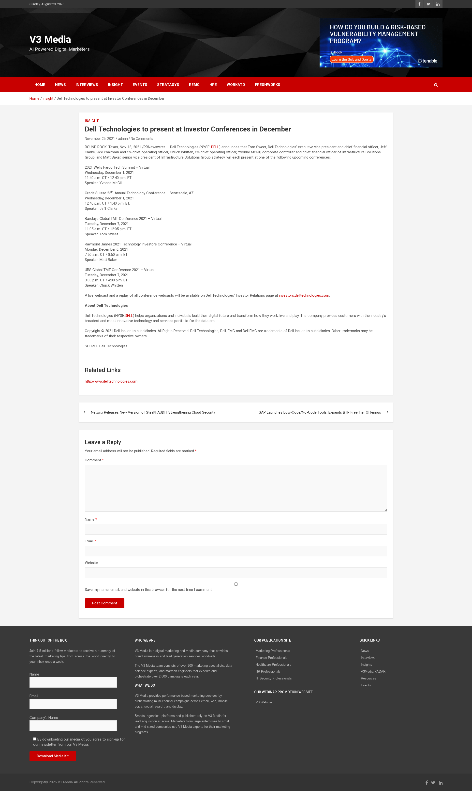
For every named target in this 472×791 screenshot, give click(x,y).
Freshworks (267, 84)
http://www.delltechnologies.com (111, 381)
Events (140, 84)
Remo (194, 84)
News (365, 651)
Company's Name (44, 717)
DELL (215, 147)
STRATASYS (168, 84)
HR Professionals (268, 671)
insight (115, 84)
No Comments (142, 139)
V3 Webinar (264, 702)
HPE (213, 84)
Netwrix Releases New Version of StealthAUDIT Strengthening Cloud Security (153, 412)
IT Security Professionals (274, 678)
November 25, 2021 (100, 139)
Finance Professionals (271, 658)
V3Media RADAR (373, 671)
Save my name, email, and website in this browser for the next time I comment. (148, 589)
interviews (87, 84)
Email (90, 541)
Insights (366, 664)
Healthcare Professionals (273, 664)
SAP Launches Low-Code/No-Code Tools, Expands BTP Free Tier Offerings (320, 412)
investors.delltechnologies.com (304, 295)
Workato (236, 84)
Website (91, 563)
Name (91, 519)
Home (39, 84)
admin (123, 139)
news (60, 84)
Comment (94, 460)
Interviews (368, 658)
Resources (368, 678)
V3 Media (50, 39)
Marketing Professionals (273, 651)
